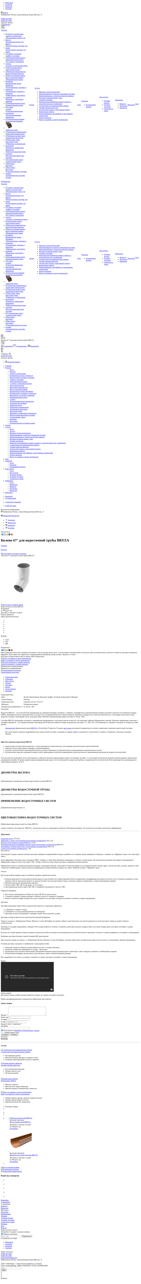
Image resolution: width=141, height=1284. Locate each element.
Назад (12, 370)
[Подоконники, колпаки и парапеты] (17, 89)
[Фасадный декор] (17, 140)
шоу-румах (68, 728)
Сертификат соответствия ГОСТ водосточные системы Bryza (24, 847)
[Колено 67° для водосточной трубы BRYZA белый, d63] (23, 600)
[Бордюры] (17, 164)
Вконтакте (9, 3)
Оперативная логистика (10, 672)
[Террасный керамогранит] (17, 132)
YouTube (8, 9)
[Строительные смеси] (17, 160)
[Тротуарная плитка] (17, 68)
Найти (4, 1270)
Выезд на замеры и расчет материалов (15, 660)
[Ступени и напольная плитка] (17, 63)
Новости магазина (10, 1234)
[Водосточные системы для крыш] (17, 47)
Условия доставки (7, 1220)
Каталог (13, 372)
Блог (2, 1226)
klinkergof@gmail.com (11, 516)
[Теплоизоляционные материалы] (17, 112)
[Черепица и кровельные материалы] (17, 145)
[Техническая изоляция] (17, 119)
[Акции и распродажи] (17, 34)
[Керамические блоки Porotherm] (17, 81)
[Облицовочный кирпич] (17, 58)
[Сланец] (17, 107)
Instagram (8, 7)
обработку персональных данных (26, 1030)
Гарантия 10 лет (7, 839)
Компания (13, 485)
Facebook (8, 5)
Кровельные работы (8, 1081)
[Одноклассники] (7, 534)
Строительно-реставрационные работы (15, 1052)
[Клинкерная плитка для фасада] (17, 39)
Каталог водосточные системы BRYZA (15, 843)
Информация (6, 1214)
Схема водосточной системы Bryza (14, 849)
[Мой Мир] (9, 534)
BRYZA (34, 728)
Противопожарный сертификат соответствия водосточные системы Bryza (29, 845)
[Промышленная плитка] (17, 103)
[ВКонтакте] (2, 534)
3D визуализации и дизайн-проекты (14, 664)
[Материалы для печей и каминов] (17, 96)
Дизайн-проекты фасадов (10, 1065)
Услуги (12, 431)
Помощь (4, 1216)
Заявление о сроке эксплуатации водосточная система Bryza (23, 841)
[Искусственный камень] (17, 76)
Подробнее (14, 1129)
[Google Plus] (12, 534)
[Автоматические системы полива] (17, 173)
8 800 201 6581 (6, 19)
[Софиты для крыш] (17, 54)
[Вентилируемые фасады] (17, 72)
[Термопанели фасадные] (17, 136)
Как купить (14, 473)
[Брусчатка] (17, 168)
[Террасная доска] (17, 125)
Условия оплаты (7, 1218)
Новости (4, 1206)
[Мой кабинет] (2, 336)
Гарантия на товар (8, 1222)
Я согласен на (21, 1030)
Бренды (4, 1228)
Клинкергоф (10, 728)
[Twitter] (5, 534)
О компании (5, 1202)
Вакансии (4, 1208)
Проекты (13, 465)
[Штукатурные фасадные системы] (17, 153)
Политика (4, 1212)
